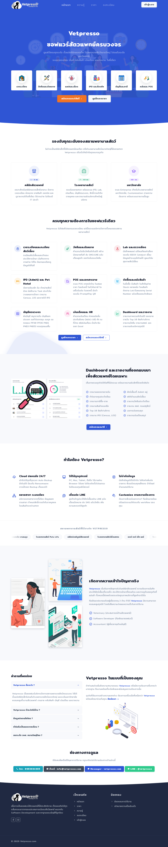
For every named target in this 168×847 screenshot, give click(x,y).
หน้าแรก (66, 5)
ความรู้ (81, 5)
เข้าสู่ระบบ (81, 820)
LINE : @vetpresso (141, 769)
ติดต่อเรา (112, 699)
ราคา (93, 5)
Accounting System (61, 640)
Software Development (63, 594)
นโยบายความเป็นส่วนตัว (125, 806)
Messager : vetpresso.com (105, 769)
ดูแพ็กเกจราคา (99, 98)
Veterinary (19, 621)
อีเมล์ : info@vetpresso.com (65, 769)
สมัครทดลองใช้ (97, 427)
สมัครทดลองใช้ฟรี (70, 98)
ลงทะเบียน (108, 5)
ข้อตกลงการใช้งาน (123, 801)
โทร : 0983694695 (29, 769)
